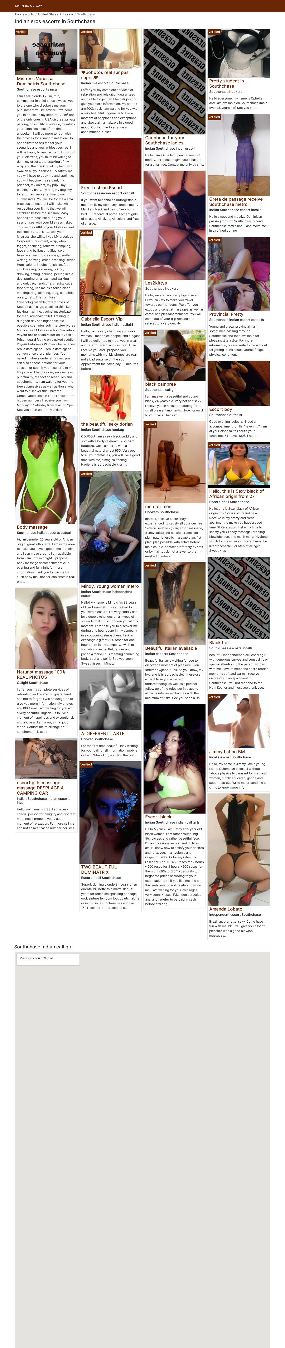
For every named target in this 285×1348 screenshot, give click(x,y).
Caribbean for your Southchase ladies (164, 140)
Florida (68, 14)
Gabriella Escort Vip (102, 319)
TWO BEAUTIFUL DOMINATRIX (99, 869)
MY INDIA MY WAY (28, 6)
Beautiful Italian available (171, 648)
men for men (158, 506)
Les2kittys (156, 283)
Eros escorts (24, 14)
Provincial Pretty (226, 314)
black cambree (160, 384)
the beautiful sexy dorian (107, 424)
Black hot (219, 642)
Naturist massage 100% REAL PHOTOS (41, 674)
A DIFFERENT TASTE (103, 733)
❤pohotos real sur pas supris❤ (105, 75)
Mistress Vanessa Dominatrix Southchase (41, 81)
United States (48, 14)
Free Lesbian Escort (102, 187)
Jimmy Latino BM (227, 751)
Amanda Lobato (225, 909)
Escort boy (220, 409)
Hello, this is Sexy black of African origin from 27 (236, 493)
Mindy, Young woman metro (110, 586)
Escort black (158, 816)
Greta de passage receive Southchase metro (236, 201)
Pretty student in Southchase (226, 83)
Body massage (32, 527)
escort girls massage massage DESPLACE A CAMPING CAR (40, 788)
